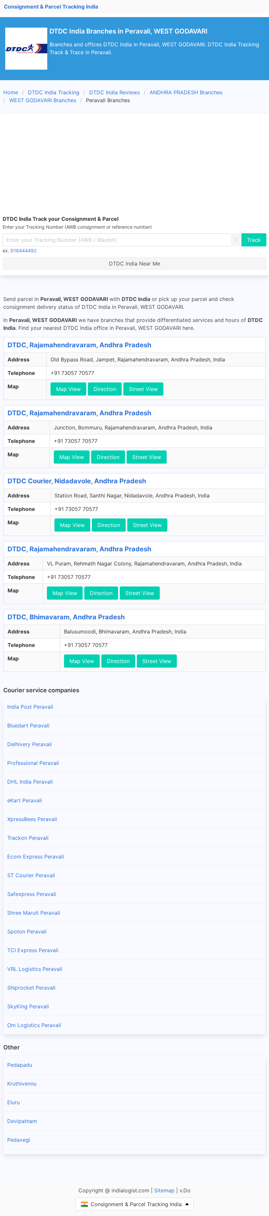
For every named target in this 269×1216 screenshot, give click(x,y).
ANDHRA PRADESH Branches (186, 92)
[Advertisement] (134, 166)
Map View (68, 389)
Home (10, 92)
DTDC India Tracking (53, 92)
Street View (143, 389)
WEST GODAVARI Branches (42, 100)
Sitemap (164, 1190)
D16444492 (23, 250)
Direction (104, 389)
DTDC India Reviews (114, 92)
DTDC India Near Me (134, 263)
